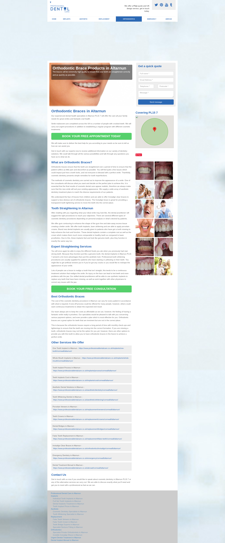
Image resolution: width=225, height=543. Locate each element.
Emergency (151, 19)
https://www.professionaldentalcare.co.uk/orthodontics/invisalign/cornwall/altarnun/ (87, 448)
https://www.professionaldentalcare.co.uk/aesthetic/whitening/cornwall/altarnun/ (85, 400)
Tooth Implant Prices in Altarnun (66, 506)
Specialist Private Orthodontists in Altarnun (70, 532)
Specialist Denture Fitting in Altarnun (68, 527)
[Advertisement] (112, 41)
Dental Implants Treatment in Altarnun (68, 504)
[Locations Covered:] (50, 2)
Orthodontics (129, 19)
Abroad (168, 19)
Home (54, 19)
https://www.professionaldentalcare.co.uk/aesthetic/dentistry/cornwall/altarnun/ (85, 390)
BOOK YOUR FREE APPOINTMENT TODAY (91, 136)
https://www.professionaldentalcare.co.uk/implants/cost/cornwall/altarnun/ (83, 380)
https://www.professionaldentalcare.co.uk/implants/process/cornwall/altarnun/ (84, 371)
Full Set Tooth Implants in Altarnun (67, 501)
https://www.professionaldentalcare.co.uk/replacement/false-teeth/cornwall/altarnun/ (87, 439)
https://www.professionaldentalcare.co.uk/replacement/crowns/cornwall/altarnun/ (86, 419)
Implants (66, 19)
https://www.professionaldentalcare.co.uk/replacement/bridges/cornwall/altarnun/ (86, 429)
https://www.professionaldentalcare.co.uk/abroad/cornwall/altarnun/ (80, 468)
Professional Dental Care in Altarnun (66, 493)
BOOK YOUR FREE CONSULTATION (91, 288)
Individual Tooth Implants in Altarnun (68, 498)
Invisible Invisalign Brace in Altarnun (67, 535)
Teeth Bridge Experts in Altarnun (66, 524)
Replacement (104, 19)
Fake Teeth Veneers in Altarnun (66, 519)
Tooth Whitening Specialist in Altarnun (68, 514)
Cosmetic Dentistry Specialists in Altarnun (70, 511)
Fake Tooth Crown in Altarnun (65, 522)
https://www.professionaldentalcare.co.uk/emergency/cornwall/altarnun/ (82, 458)
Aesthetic (83, 19)
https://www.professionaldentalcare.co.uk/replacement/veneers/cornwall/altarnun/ (86, 409)
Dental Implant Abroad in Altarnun (65, 540)
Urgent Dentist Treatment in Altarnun (66, 537)
